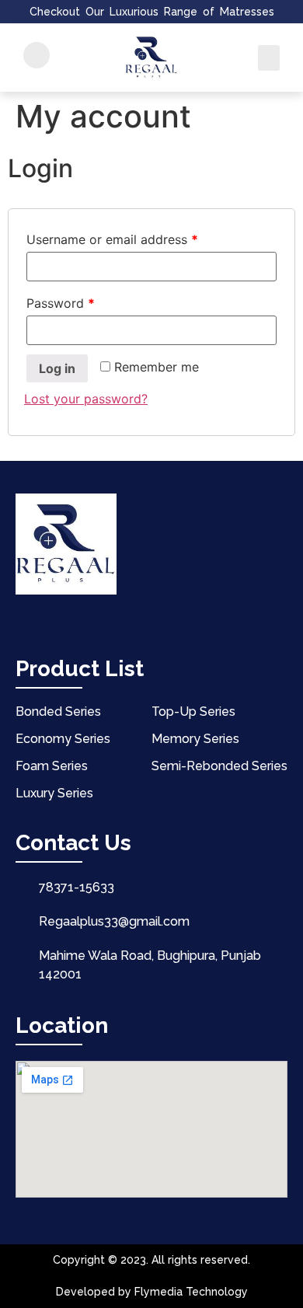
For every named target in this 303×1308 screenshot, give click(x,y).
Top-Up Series (193, 711)
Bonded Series (58, 711)
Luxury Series (54, 793)
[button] (269, 58)
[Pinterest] (117, 618)
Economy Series (63, 738)
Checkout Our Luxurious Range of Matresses (152, 11)
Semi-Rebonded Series (219, 766)
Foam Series (52, 766)
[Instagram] (86, 618)
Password (60, 303)
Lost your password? (86, 398)
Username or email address (112, 239)
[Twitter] (55, 618)
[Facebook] (24, 618)
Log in (57, 368)
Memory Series (195, 738)
